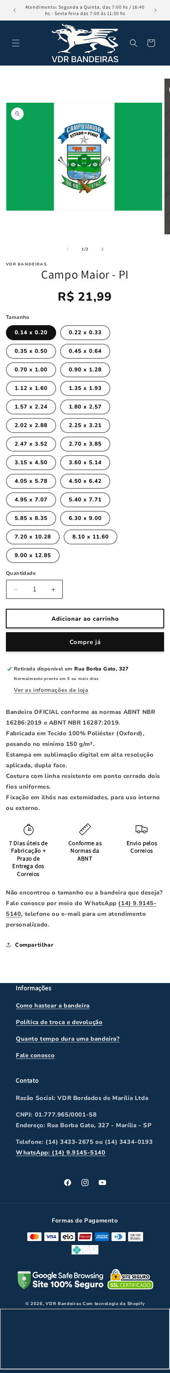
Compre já (85, 642)
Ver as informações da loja (51, 690)
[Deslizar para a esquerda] (67, 249)
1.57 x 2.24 (31, 407)
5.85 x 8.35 (31, 518)
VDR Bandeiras (63, 1304)
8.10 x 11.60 (90, 537)
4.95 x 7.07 (31, 499)
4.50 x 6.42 (85, 481)
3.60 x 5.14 (85, 462)
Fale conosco (35, 1055)
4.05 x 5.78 (31, 481)
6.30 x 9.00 (85, 518)
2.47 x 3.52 (31, 444)
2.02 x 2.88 (31, 425)
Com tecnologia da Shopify (114, 1304)
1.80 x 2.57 (85, 407)
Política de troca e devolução (59, 1022)
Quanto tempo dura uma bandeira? (68, 1039)
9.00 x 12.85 (33, 555)
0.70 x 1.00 (31, 369)
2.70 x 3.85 (85, 444)
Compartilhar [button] (34, 945)
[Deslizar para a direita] (102, 249)
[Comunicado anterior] (14, 10)
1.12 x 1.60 (31, 388)
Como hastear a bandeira (53, 1006)
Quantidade (21, 573)
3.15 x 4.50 (31, 462)
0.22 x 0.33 (85, 332)
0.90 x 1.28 (85, 369)
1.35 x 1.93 (85, 388)
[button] (16, 43)
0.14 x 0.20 (31, 332)
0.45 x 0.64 (85, 351)
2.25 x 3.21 (85, 425)
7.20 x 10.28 (33, 537)
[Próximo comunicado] (155, 10)
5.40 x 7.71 (85, 499)
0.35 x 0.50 (31, 351)
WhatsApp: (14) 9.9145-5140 (61, 1152)
